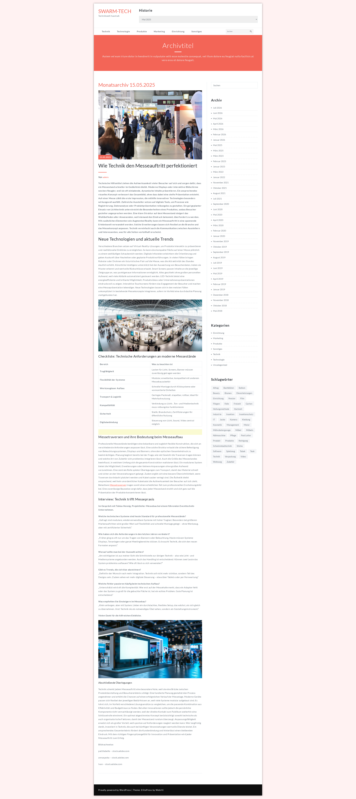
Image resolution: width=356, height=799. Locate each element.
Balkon (242, 388)
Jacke (222, 419)
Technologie (123, 31)
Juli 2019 (217, 262)
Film (242, 398)
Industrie (217, 414)
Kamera (233, 419)
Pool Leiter (246, 435)
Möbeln (249, 430)
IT (214, 419)
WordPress (125, 790)
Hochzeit (238, 409)
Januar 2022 (219, 177)
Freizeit (237, 403)
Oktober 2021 (220, 188)
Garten (249, 403)
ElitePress (146, 790)
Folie (227, 403)
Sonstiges (196, 31)
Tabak (242, 451)
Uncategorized (220, 364)
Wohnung (217, 462)
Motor (247, 425)
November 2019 (221, 241)
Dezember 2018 (220, 294)
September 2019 (221, 252)
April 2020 (218, 220)
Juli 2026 (217, 107)
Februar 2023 (219, 161)
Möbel (238, 430)
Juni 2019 (217, 268)
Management (233, 425)
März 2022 (218, 171)
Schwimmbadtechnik (222, 446)
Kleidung (246, 419)
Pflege (233, 435)
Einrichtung (178, 31)
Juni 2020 (217, 209)
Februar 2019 (219, 284)
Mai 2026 (217, 118)
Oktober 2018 (220, 305)
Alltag (216, 388)
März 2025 (218, 150)
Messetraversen (118, 485)
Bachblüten (228, 388)
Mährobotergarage (222, 430)
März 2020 (218, 225)
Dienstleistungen (244, 393)
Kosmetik (217, 425)
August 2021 (219, 193)
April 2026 (218, 123)
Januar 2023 (219, 166)
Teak (252, 451)
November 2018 (221, 300)
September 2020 (221, 204)
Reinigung (243, 440)
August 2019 (219, 257)
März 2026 (218, 129)
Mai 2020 (217, 214)
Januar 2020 (219, 236)
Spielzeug (230, 451)
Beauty (216, 393)
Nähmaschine (219, 435)
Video (243, 456)
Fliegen (216, 403)
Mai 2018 (217, 310)
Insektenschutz (246, 414)
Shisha (240, 446)
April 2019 (218, 278)
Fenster (231, 398)
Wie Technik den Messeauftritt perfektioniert (147, 165)
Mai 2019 (217, 273)
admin (106, 177)
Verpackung (230, 456)
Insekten (230, 414)
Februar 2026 (219, 134)
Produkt (216, 440)
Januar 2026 (219, 139)
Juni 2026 (217, 113)
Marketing (159, 31)
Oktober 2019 (220, 246)
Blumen (228, 393)
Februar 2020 (219, 230)
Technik (106, 31)
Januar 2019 (219, 289)
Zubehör (230, 462)
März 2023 (218, 155)
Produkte (142, 31)
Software (217, 451)
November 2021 (221, 182)
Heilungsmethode (221, 409)
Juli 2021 (217, 198)
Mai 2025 (217, 145)
